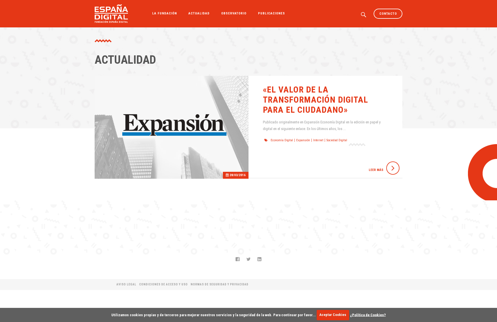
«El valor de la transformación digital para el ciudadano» (315, 99)
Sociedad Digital (336, 140)
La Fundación (164, 13)
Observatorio (233, 13)
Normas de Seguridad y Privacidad (219, 284)
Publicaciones (271, 13)
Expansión (303, 140)
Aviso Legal (126, 284)
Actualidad (199, 13)
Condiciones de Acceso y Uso (163, 284)
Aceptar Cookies (332, 314)
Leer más (376, 170)
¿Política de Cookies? (368, 314)
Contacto (388, 14)
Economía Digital (282, 140)
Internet (318, 140)
